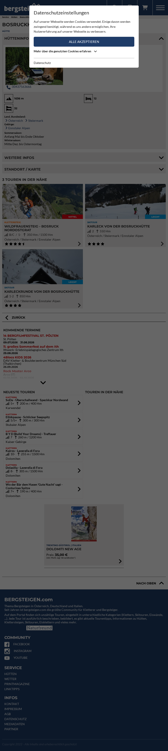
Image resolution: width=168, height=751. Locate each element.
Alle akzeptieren (84, 42)
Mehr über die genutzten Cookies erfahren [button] (63, 51)
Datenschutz (42, 63)
